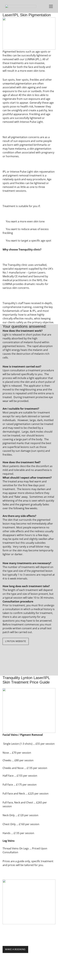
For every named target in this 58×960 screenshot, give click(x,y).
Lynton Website (15, 641)
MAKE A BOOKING (15, 949)
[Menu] (51, 6)
